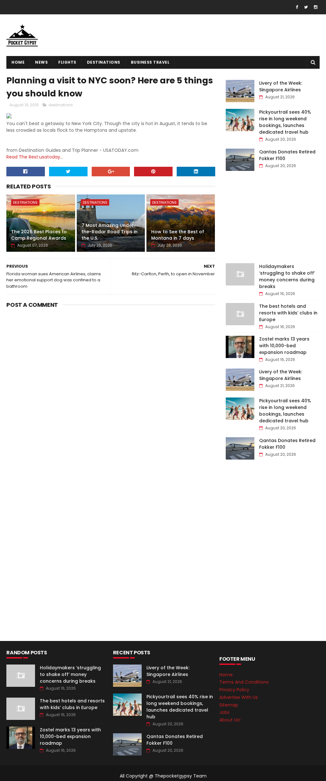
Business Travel (150, 62)
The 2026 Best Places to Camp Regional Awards (39, 235)
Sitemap (228, 705)
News (41, 62)
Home (18, 62)
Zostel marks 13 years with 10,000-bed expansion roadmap (284, 345)
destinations (103, 62)
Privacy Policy (234, 689)
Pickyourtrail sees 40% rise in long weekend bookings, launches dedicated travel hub (285, 122)
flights (67, 62)
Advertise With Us (238, 697)
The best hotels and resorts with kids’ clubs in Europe (288, 313)
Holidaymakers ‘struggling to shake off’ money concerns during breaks (287, 276)
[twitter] (306, 7)
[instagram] (316, 7)
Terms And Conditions (244, 682)
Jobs (224, 712)
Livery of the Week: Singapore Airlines (280, 86)
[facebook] (297, 7)
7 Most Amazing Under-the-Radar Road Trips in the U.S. (110, 231)
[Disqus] (110, 390)
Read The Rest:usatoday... (34, 157)
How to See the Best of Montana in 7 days (177, 235)
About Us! (229, 720)
